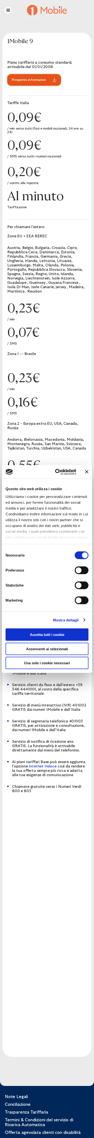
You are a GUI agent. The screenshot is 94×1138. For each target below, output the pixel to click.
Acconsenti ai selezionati (47, 649)
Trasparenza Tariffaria (26, 1112)
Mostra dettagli (66, 620)
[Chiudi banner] (86, 471)
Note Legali (16, 1096)
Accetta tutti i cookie (47, 635)
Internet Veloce (43, 766)
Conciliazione (18, 1104)
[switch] (81, 570)
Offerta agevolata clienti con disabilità (43, 1132)
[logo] (47, 10)
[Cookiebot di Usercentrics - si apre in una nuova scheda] (57, 472)
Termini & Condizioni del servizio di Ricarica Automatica (39, 1122)
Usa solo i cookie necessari (47, 663)
